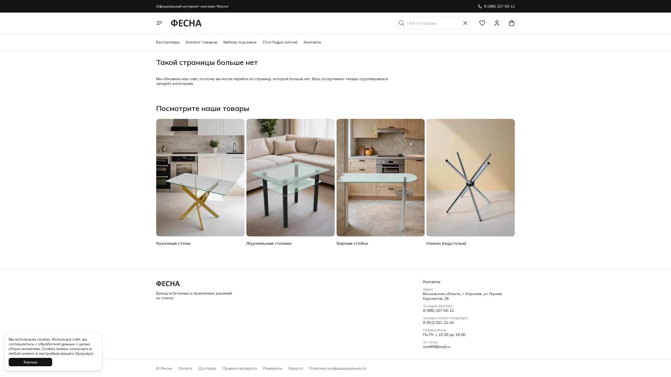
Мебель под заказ (240, 42)
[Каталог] (159, 23)
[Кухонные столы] (200, 177)
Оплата (185, 368)
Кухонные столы (173, 243)
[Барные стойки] (381, 177)
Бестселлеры (168, 42)
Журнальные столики (268, 243)
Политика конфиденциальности (337, 368)
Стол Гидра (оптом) (280, 42)
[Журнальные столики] (290, 177)
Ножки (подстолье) (446, 243)
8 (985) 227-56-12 (438, 310)
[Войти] (497, 23)
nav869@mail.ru (436, 346)
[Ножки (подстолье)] (470, 177)
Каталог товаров (201, 42)
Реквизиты (272, 368)
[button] (482, 23)
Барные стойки (352, 243)
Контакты (312, 42)
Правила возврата (240, 368)
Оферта (295, 368)
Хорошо (30, 362)
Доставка (207, 368)
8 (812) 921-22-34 (438, 322)
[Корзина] (511, 23)
